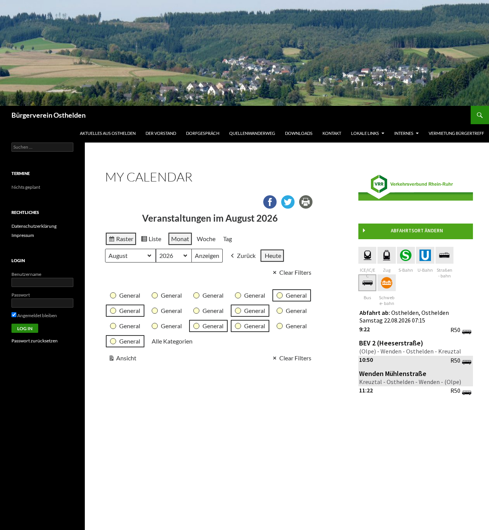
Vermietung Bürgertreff (456, 133)
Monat (180, 238)
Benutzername (26, 274)
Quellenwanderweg (252, 133)
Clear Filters (295, 272)
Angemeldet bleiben (36, 315)
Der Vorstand (161, 133)
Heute (273, 255)
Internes (403, 133)
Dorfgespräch (202, 133)
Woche (206, 238)
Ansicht (122, 359)
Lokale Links (365, 133)
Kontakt (331, 133)
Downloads (299, 133)
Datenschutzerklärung (34, 226)
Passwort (20, 295)
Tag (227, 238)
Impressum (22, 235)
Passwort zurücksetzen (34, 341)
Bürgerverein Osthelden (48, 115)
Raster (120, 240)
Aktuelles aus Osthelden (108, 133)
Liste (151, 240)
